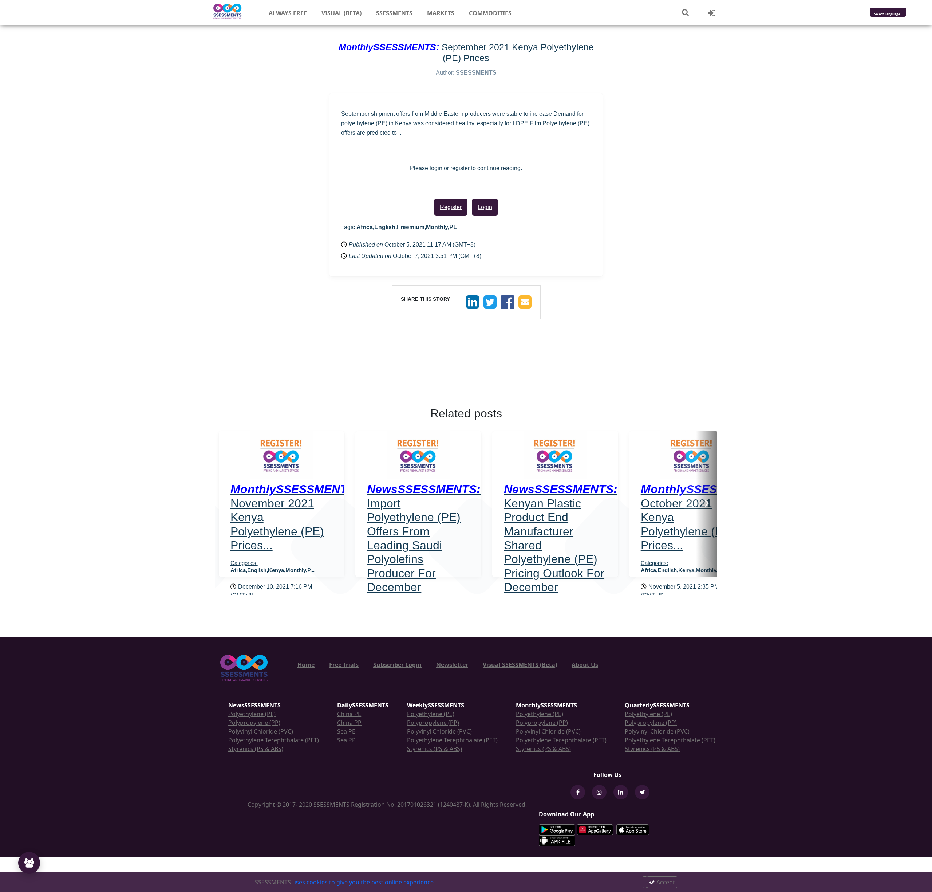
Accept (665, 882)
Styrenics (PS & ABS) (255, 749)
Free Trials (344, 665)
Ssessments (394, 13)
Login (485, 207)
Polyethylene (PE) (252, 714)
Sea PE (346, 731)
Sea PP (346, 740)
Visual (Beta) (341, 13)
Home (306, 665)
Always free (288, 13)
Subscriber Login (397, 665)
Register (451, 207)
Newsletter (452, 665)
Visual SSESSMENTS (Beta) (520, 665)
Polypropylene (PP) (254, 723)
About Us (585, 665)
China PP (349, 723)
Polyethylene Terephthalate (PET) (273, 740)
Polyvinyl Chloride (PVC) (260, 731)
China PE (349, 714)
